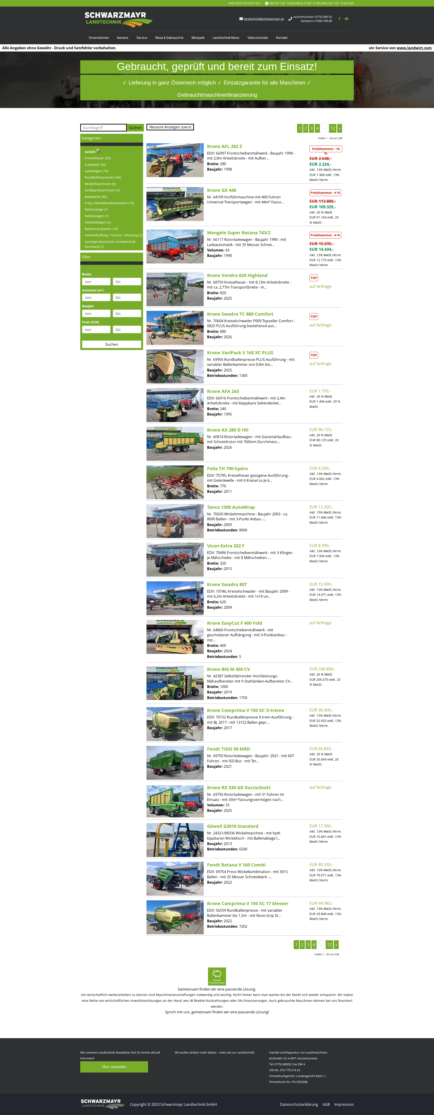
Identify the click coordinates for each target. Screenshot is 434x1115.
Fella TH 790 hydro (227, 468)
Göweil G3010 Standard (232, 826)
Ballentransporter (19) (101, 229)
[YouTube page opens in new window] (346, 19)
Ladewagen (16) (96, 171)
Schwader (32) (95, 164)
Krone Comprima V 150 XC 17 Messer (247, 903)
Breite (86, 274)
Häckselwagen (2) (98, 222)
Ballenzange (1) (96, 209)
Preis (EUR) (90, 322)
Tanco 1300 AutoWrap (231, 507)
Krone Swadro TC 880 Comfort (240, 314)
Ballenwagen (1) (97, 216)
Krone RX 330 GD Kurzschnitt (239, 787)
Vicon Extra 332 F (226, 546)
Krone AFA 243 (223, 391)
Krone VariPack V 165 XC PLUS (240, 353)
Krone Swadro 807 (227, 584)
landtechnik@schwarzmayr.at (264, 19)
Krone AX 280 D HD (228, 430)
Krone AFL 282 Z (224, 146)
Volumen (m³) (93, 290)
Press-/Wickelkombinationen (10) (109, 203)
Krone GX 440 (221, 190)
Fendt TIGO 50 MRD (228, 749)
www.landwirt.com (414, 47)
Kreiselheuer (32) (98, 158)
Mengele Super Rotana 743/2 (239, 233)
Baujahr (88, 306)
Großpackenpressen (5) (102, 190)
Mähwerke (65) (96, 197)
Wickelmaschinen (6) (100, 184)
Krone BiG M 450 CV (228, 669)
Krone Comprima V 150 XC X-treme (245, 710)
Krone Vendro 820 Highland (237, 275)
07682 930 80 (323, 21)
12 (332, 128)
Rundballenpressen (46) (103, 177)
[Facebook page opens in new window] (339, 19)
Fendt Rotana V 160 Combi (236, 865)
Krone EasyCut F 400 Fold (234, 623)
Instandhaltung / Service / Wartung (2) (113, 235)
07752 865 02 (323, 17)
